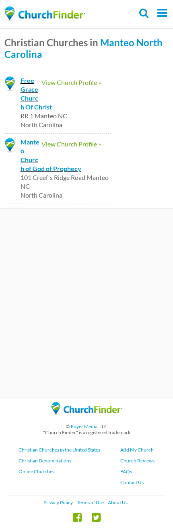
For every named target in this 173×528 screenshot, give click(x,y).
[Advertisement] (86, 303)
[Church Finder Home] (86, 419)
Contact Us (132, 482)
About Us (118, 502)
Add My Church (137, 450)
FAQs (126, 471)
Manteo (117, 42)
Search (144, 13)
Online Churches (36, 471)
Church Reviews (137, 461)
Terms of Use (90, 502)
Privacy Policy (58, 502)
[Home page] (44, 14)
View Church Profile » (71, 82)
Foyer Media (84, 426)
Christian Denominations (45, 461)
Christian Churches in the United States (59, 450)
